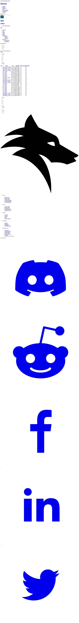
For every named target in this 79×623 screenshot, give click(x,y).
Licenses (6, 235)
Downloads (27, 65)
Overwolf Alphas (8, 234)
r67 (3, 74)
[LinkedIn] (41, 545)
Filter (1, 52)
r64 (3, 76)
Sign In (9, 0)
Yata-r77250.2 (5, 66)
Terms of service (7, 232)
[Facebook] (41, 468)
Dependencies (7, 40)
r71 (3, 90)
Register (6, 0)
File (3, 30)
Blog (5, 217)
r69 (3, 87)
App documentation (8, 200)
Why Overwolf (7, 199)
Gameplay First (7, 208)
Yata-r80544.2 (5, 95)
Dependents (7, 41)
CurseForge (2, 0)
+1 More (9, 66)
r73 (3, 89)
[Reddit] (41, 391)
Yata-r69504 (5, 81)
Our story (6, 215)
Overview (4, 29)
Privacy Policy (7, 233)
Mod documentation (8, 201)
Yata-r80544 (5, 94)
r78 (3, 85)
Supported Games (8, 231)
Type (1, 65)
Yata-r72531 (5, 69)
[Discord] (41, 315)
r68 (3, 75)
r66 (3, 72)
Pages (4, 34)
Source (4, 33)
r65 (3, 71)
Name (7, 65)
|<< (3, 45)
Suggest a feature (8, 210)
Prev (3, 97)
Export (6, 37)
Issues (4, 32)
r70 (3, 88)
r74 (3, 83)
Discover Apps (7, 207)
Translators (6, 38)
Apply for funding (8, 202)
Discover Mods (7, 206)
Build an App (7, 197)
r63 (3, 78)
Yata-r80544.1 (5, 93)
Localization (5, 35)
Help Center (7, 230)
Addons (2, 23)
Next (3, 63)
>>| (3, 49)
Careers (6, 216)
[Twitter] (41, 621)
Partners (6, 223)
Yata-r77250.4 (5, 70)
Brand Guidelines (8, 218)
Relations (4, 39)
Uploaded (17, 65)
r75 (3, 84)
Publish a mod (7, 198)
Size (12, 65)
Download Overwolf (8, 209)
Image (4, 31)
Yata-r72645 (5, 77)
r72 (3, 91)
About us (6, 214)
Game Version (22, 65)
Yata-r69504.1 (5, 82)
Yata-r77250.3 (5, 68)
